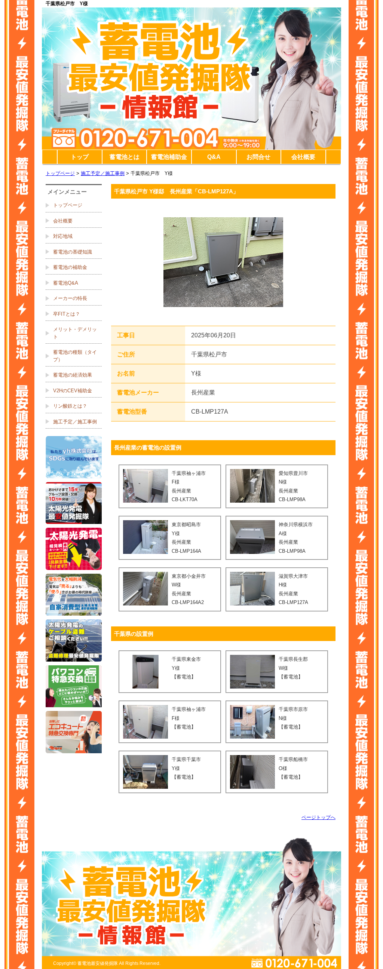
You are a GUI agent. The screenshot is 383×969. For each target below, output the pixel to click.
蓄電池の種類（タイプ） (75, 355)
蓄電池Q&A (65, 283)
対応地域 (63, 236)
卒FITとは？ (66, 314)
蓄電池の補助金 (70, 267)
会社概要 (303, 157)
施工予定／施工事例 (103, 173)
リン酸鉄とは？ (70, 406)
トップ (80, 157)
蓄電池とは (125, 157)
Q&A (214, 157)
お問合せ (258, 157)
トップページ (60, 173)
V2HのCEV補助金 (72, 390)
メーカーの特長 (70, 298)
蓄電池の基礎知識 (72, 252)
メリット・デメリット (75, 333)
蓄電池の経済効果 (72, 375)
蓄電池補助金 (169, 157)
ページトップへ (318, 817)
